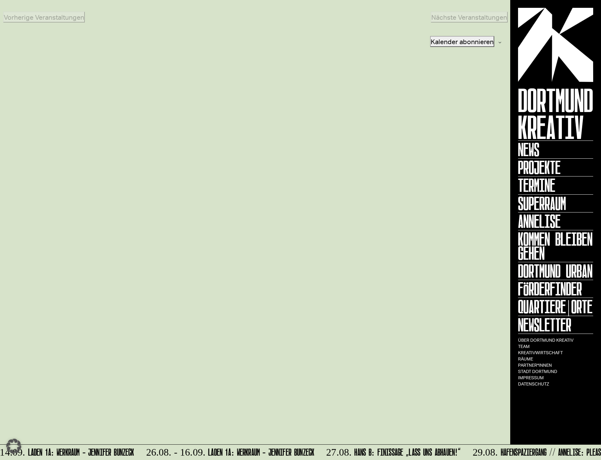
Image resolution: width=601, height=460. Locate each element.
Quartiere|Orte (555, 306)
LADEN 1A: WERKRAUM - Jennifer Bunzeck (227, 451)
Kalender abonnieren (462, 41)
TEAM (524, 346)
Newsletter (544, 325)
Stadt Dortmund (537, 371)
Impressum (531, 377)
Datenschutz (533, 383)
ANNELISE (539, 221)
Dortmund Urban (555, 271)
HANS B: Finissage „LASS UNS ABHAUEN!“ (390, 451)
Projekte (539, 167)
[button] (14, 446)
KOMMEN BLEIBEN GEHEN (555, 246)
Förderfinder (550, 289)
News (528, 149)
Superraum (542, 203)
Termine (536, 185)
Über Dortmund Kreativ (545, 340)
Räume (525, 358)
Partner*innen (535, 365)
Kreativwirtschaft (540, 352)
